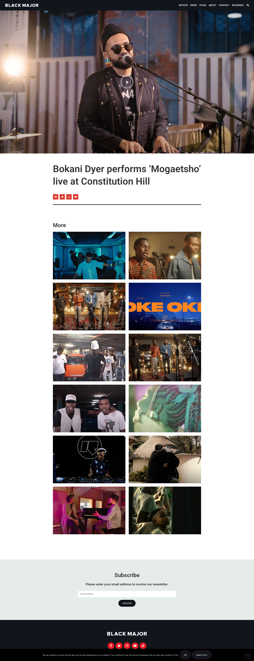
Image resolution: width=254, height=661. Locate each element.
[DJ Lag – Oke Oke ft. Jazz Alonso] (165, 306)
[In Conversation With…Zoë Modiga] (165, 459)
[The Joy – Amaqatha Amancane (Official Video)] (89, 306)
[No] (248, 656)
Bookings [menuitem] (238, 5)
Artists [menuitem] (183, 5)
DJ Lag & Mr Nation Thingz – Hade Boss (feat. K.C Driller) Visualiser (89, 417)
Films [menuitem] (202, 5)
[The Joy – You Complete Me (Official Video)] (165, 357)
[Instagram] (127, 645)
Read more (201, 655)
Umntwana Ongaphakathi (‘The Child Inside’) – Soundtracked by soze (162, 519)
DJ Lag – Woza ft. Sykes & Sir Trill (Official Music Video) (88, 264)
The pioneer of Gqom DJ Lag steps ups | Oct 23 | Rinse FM (86, 468)
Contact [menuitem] (224, 5)
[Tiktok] (143, 645)
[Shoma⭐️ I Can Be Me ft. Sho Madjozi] (165, 408)
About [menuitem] (212, 5)
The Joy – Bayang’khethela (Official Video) (162, 264)
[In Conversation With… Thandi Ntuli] (89, 510)
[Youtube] (135, 645)
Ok (185, 655)
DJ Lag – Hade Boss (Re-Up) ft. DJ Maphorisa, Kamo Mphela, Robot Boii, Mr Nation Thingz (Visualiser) (88, 358)
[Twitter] (119, 645)
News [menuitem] (193, 5)
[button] (248, 5)
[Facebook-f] (111, 645)
